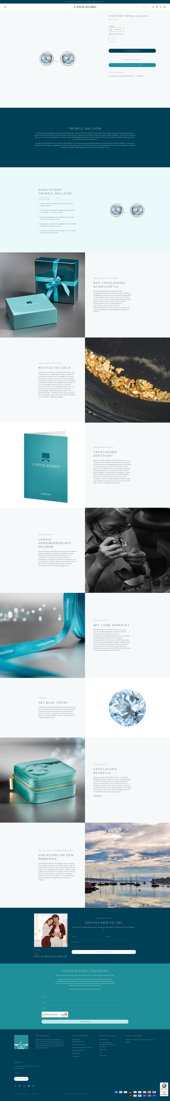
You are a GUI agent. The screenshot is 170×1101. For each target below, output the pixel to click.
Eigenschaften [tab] (44, 198)
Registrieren (85, 1021)
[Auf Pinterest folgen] (24, 1086)
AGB (100, 1052)
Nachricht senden (104, 952)
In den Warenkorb (132, 51)
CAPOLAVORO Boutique (79, 1044)
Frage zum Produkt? (132, 59)
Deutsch (145, 7)
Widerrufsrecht (103, 1039)
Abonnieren (21, 1079)
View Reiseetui (98, 795)
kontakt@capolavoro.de (50, 956)
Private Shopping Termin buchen (81, 1047)
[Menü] (167, 1083)
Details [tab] (58, 198)
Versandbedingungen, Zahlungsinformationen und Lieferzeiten (107, 1044)
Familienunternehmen (78, 1050)
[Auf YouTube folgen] (29, 1086)
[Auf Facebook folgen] (15, 1086)
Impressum (102, 1055)
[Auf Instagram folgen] (20, 1086)
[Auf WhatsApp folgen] (33, 1086)
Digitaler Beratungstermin (132, 65)
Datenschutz (103, 1049)
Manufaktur (75, 1056)
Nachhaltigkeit (76, 1053)
